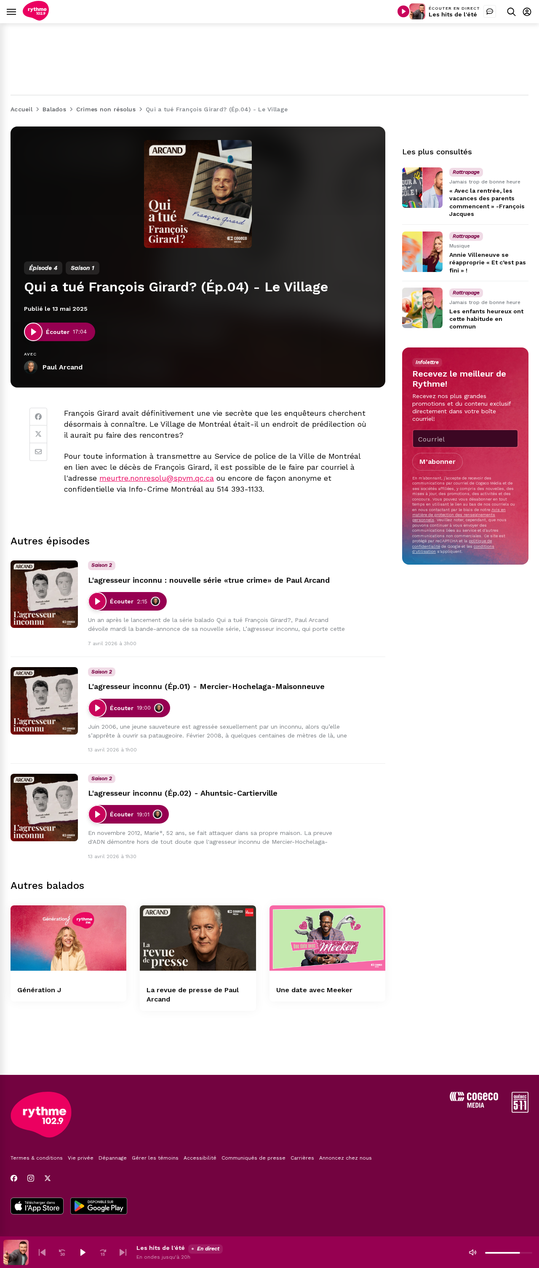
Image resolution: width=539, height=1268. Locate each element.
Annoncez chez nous (345, 1158)
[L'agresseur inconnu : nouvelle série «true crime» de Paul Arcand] (44, 594)
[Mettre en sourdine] (472, 1252)
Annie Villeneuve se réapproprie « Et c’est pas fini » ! (487, 262)
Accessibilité (200, 1158)
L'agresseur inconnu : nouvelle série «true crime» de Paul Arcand (209, 580)
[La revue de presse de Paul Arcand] (198, 938)
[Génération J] (68, 938)
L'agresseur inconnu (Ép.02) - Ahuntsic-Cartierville (183, 793)
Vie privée (80, 1158)
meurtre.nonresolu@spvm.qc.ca (156, 478)
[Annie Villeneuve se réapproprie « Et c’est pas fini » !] (422, 252)
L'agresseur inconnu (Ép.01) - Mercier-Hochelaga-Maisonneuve (206, 686)
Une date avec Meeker (314, 990)
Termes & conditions (37, 1158)
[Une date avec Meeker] (327, 938)
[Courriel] (38, 452)
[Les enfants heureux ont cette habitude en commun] (422, 308)
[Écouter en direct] (403, 11)
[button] (42, 1252)
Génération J (39, 990)
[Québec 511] (520, 1110)
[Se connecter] (527, 11)
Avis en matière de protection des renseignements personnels (459, 514)
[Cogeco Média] (474, 1105)
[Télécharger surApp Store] (37, 1207)
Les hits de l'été (453, 14)
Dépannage (113, 1158)
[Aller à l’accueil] (36, 18)
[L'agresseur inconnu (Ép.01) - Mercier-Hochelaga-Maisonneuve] (44, 701)
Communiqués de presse (253, 1158)
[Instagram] (30, 1178)
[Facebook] (38, 416)
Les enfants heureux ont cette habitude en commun (486, 319)
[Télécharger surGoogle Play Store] (98, 1207)
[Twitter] (38, 434)
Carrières (302, 1158)
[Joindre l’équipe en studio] (489, 11)
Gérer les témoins (155, 1158)
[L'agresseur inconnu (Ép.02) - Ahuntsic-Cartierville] (44, 807)
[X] (47, 1178)
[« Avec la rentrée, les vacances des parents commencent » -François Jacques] (422, 187)
